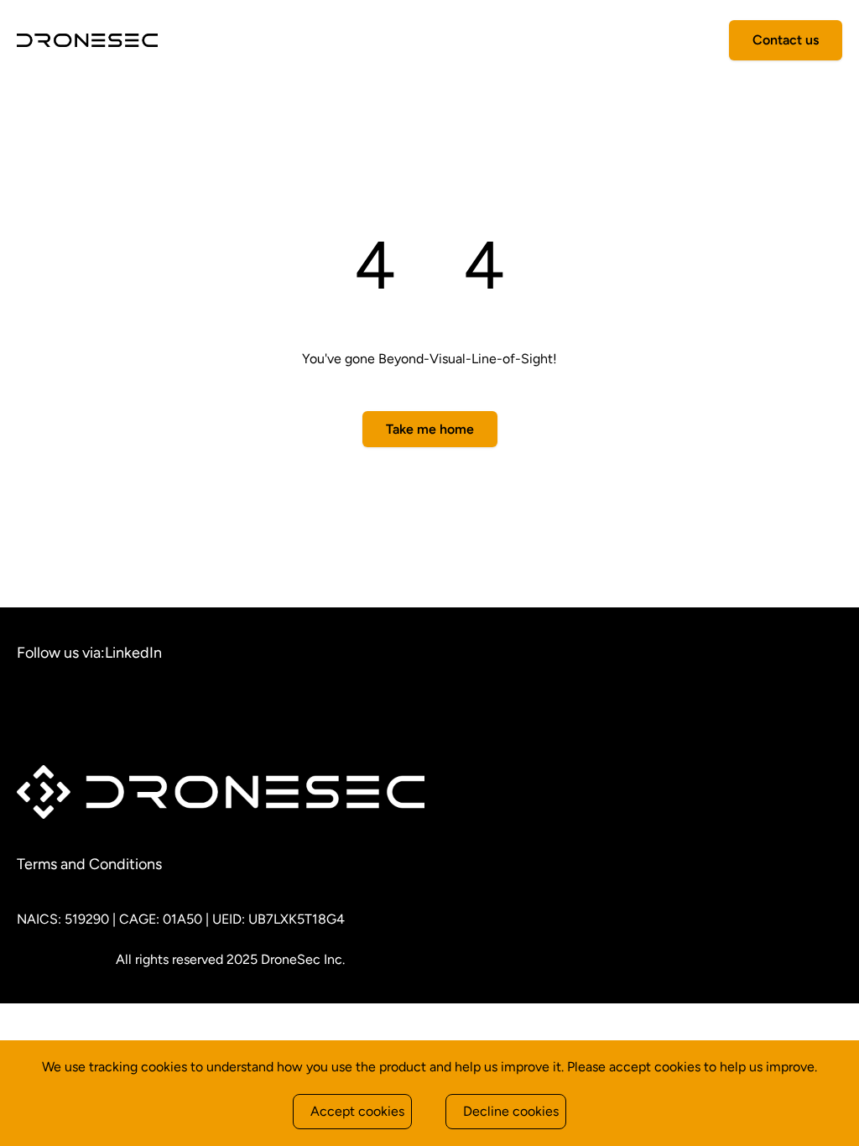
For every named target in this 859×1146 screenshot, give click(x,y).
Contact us (785, 40)
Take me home (430, 429)
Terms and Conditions (89, 864)
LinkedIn (133, 652)
